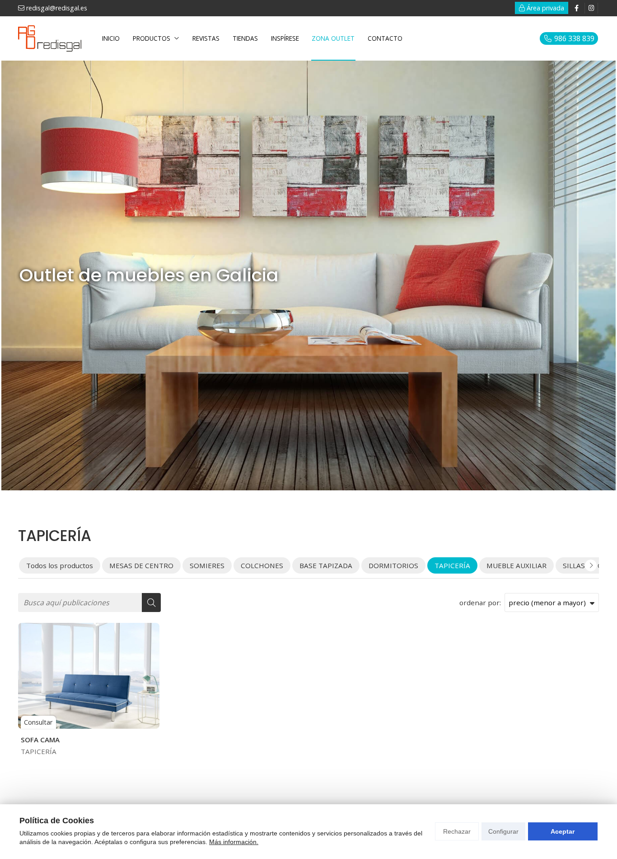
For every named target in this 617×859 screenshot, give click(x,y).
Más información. (233, 841)
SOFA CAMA (40, 739)
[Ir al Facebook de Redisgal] (576, 8)
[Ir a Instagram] (591, 8)
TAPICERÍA (38, 751)
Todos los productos (59, 565)
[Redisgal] (49, 38)
